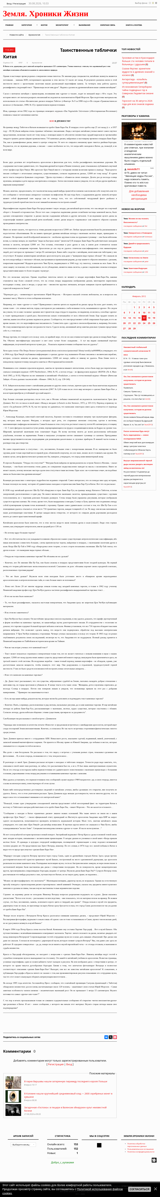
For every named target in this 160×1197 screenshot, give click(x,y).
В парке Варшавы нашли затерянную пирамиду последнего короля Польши (65, 1081)
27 (124, 328)
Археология (34, 34)
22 (134, 323)
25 (149, 323)
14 (129, 317)
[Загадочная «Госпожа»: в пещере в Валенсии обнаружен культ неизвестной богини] (13, 1115)
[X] (110, 1037)
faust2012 (148, 424)
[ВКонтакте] (106, 1037)
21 (129, 323)
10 (144, 312)
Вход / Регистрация (16, 3)
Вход (69, 1064)
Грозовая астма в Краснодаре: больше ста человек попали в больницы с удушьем (138, 61)
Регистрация (56, 1064)
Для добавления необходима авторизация (139, 194)
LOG (146, 272)
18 (149, 317)
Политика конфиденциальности (140, 1152)
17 (144, 317)
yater (146, 251)
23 (139, 323)
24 (144, 323)
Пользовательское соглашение (140, 1149)
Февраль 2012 (139, 296)
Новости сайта (17, 34)
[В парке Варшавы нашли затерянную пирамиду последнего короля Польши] (13, 1087)
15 (134, 317)
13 (124, 317)
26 (154, 323)
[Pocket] (115, 1037)
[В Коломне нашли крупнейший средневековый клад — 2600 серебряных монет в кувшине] (13, 1101)
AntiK (130, 370)
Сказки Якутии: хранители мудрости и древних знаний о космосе (138, 72)
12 (154, 312)
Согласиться (139, 1189)
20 (124, 323)
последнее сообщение (133, 226)
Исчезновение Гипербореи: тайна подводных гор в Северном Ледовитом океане (137, 90)
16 (139, 317)
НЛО (52, 121)
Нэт (146, 226)
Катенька (148, 237)
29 (134, 328)
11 (149, 312)
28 (129, 328)
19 (154, 317)
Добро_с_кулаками (62, 1162)
